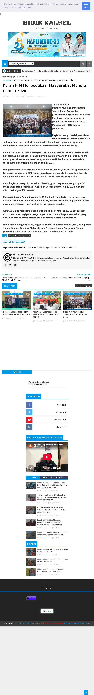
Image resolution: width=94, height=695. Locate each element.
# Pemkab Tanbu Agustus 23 (19, 236)
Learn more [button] (26, 7)
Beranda (6, 80)
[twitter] (46, 588)
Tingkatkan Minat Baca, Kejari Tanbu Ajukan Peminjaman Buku (16, 313)
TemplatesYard (24, 623)
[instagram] (50, 588)
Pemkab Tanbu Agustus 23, (37, 96)
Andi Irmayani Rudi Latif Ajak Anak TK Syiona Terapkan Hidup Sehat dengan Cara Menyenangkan (51, 497)
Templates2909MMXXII (53, 623)
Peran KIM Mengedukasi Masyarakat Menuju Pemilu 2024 (75, 314)
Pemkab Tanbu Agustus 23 (22, 80)
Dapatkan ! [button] (85, 5)
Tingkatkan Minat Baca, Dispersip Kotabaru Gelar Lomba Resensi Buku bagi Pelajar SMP (51, 510)
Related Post (9, 286)
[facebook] (43, 588)
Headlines (47, 477)
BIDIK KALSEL (47, 23)
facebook (17, 372)
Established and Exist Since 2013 (77, 623)
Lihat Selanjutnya (84, 286)
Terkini (33, 477)
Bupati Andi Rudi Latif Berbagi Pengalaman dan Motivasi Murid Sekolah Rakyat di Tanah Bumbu (49, 522)
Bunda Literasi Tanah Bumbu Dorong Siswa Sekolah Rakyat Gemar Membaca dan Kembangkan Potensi (52, 485)
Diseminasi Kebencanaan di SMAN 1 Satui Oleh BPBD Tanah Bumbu (46, 314)
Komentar (61, 477)
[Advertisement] (47, 330)
